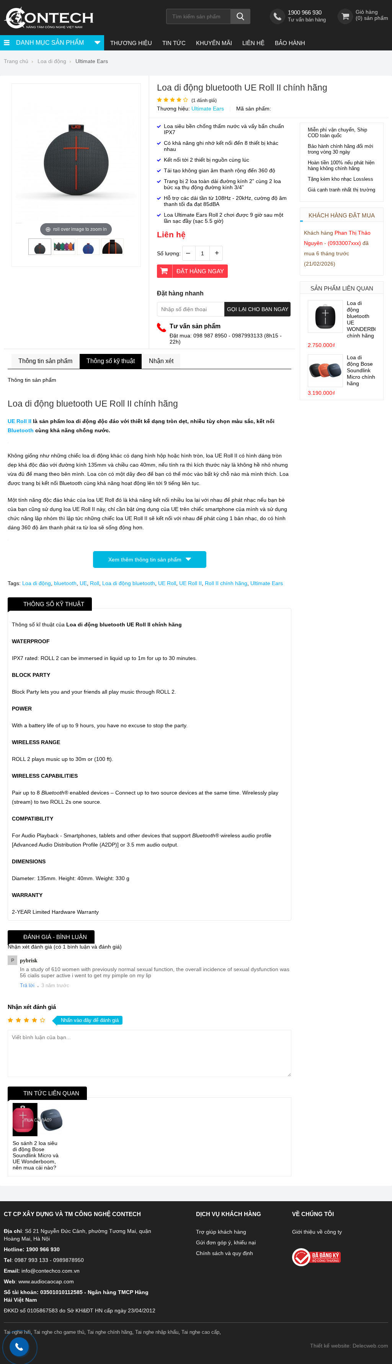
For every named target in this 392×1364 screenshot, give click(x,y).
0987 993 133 (31, 1260)
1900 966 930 (305, 12)
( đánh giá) (204, 100)
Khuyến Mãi (214, 43)
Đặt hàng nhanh (180, 293)
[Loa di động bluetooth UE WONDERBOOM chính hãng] (325, 331)
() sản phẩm (372, 18)
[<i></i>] (335, 1255)
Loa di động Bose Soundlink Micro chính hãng (361, 370)
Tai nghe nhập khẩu (156, 1332)
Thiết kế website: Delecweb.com (349, 1346)
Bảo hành (290, 43)
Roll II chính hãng (226, 583)
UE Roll (167, 583)
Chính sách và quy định (224, 1253)
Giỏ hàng (367, 12)
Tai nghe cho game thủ (59, 1332)
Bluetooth (21, 430)
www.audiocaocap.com (46, 1281)
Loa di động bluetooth (128, 583)
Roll (94, 583)
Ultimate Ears (207, 108)
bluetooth (65, 583)
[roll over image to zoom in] (76, 162)
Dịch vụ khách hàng (228, 1214)
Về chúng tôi (313, 1214)
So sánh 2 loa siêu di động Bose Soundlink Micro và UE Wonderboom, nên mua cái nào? (36, 1155)
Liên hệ (253, 43)
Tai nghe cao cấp (200, 1332)
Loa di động (36, 583)
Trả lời (27, 985)
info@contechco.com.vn (50, 1271)
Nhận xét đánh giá (32, 1007)
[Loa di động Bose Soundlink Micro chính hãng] (325, 385)
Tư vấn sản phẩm (195, 326)
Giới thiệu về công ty (317, 1232)
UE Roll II (19, 421)
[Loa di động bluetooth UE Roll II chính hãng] (39, 252)
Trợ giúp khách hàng (221, 1232)
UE (83, 583)
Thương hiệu (131, 43)
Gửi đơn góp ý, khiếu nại (226, 1242)
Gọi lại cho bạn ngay (257, 309)
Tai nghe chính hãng (109, 1332)
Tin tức (174, 43)
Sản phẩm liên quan (341, 288)
